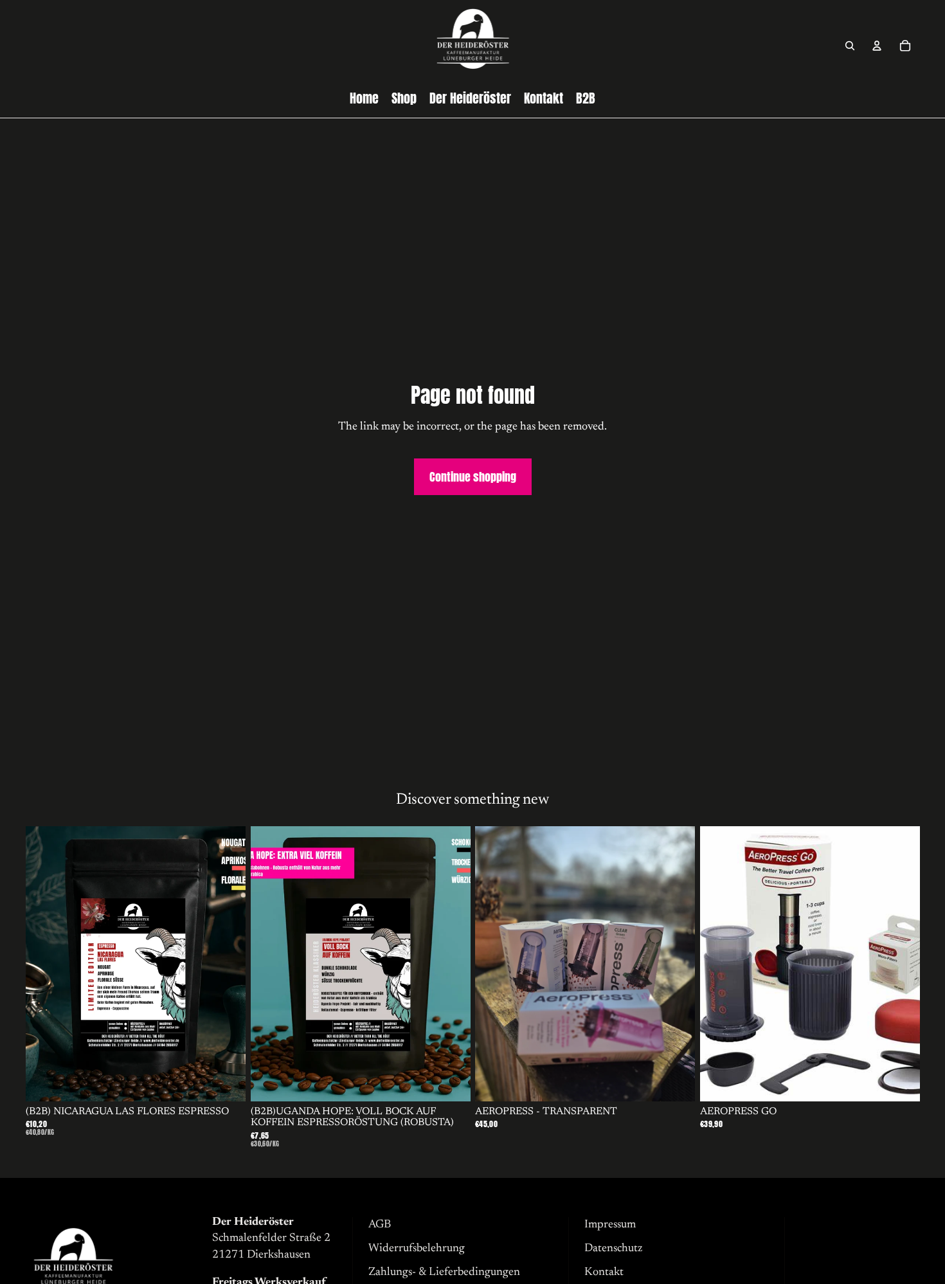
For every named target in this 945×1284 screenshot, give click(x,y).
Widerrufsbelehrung (416, 1248)
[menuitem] (364, 98)
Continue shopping (472, 476)
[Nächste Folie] (226, 964)
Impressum (610, 1225)
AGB (379, 1225)
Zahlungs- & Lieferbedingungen (444, 1272)
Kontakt (604, 1272)
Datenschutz (613, 1248)
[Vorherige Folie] (45, 964)
